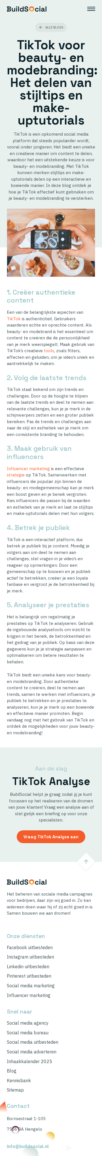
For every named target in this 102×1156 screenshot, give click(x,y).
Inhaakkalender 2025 (29, 1061)
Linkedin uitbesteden (28, 966)
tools (49, 350)
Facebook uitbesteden (30, 947)
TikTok (14, 318)
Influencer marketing (28, 468)
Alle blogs (54, 27)
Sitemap (15, 1090)
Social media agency (27, 1023)
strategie (16, 475)
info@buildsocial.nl (28, 1146)
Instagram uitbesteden (30, 957)
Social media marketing (31, 985)
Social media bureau (27, 1032)
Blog (11, 1071)
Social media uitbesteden (32, 1042)
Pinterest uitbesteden (29, 976)
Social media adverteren (31, 1052)
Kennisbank (19, 1080)
